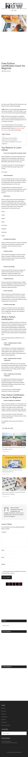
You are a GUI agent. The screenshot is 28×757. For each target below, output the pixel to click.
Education (9, 71)
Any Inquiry (3, 711)
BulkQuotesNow (18, 752)
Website (3, 564)
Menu (15, 10)
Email (3, 557)
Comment (4, 532)
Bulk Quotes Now (14, 6)
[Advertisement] (14, 47)
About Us (3, 708)
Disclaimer (3, 719)
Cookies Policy (4, 716)
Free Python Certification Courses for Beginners (12, 142)
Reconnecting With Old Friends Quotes (9, 742)
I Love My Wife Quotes (6, 741)
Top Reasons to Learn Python (9, 138)
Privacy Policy (4, 722)
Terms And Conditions (5, 725)
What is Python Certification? (9, 140)
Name (3, 550)
